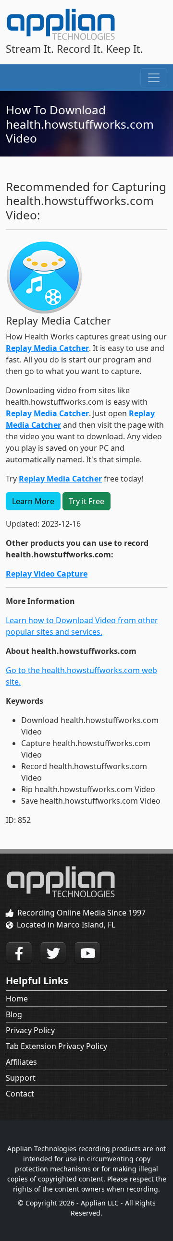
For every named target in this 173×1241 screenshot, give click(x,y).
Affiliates (21, 1062)
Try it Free (86, 501)
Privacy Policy (30, 1030)
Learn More (33, 501)
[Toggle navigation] (153, 77)
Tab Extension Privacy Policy (56, 1046)
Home (17, 998)
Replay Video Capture (46, 573)
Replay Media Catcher (47, 348)
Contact (20, 1093)
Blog (14, 1014)
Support (21, 1077)
